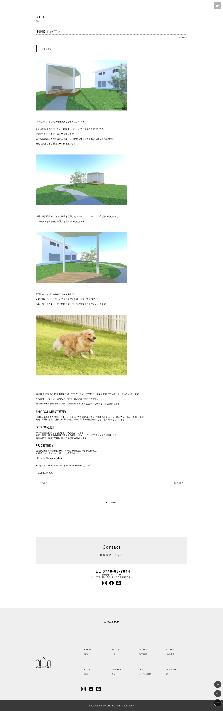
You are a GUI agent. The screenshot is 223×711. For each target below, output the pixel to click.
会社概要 (171, 651)
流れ (87, 671)
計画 (117, 651)
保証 (118, 671)
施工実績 (143, 651)
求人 (171, 671)
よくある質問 (145, 671)
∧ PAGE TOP (111, 621)
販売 (87, 651)
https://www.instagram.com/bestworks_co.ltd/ (69, 465)
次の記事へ (179, 482)
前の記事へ (44, 482)
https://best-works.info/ (51, 458)
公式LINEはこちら (44, 472)
